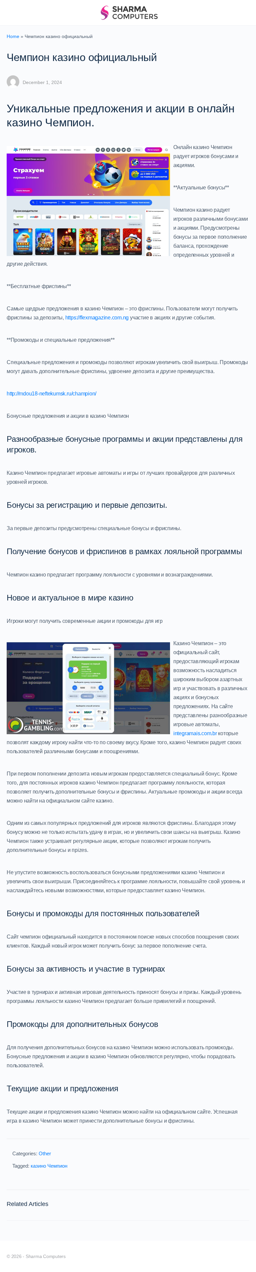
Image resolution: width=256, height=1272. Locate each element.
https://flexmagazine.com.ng (97, 317)
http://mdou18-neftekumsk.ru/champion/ (51, 393)
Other (45, 1153)
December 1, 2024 (42, 82)
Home (13, 36)
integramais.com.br (195, 733)
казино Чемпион (49, 1166)
